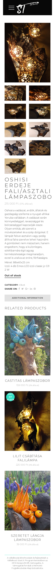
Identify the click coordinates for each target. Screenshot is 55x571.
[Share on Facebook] (19, 288)
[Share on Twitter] (22, 288)
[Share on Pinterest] (35, 288)
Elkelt (22, 285)
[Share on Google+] (26, 288)
